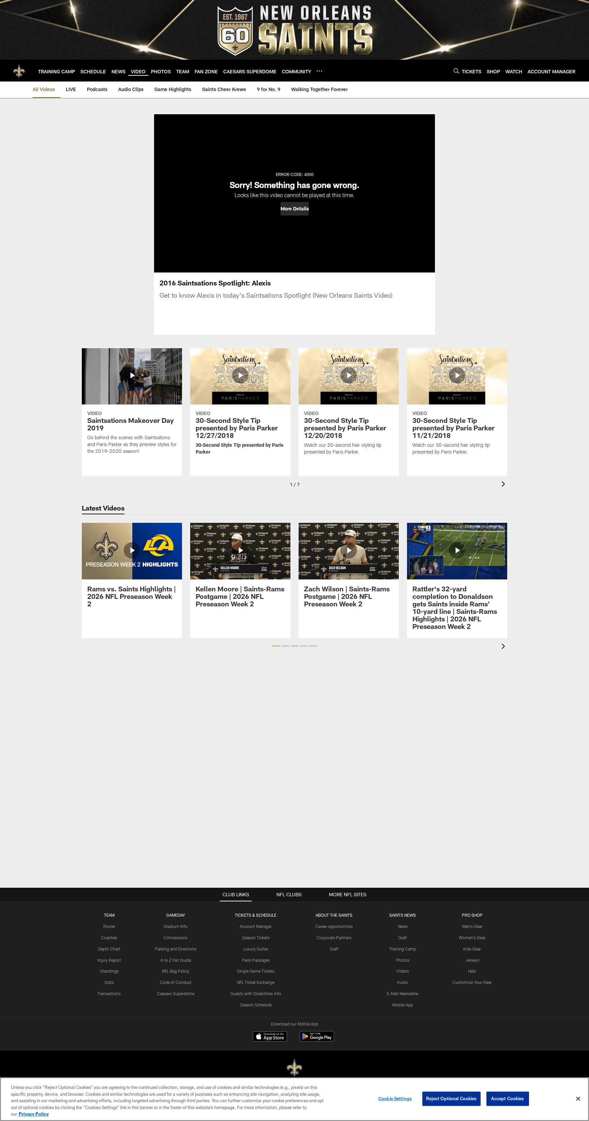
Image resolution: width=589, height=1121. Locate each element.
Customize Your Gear (472, 982)
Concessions (175, 937)
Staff (334, 948)
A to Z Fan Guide (176, 960)
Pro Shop (472, 915)
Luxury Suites (255, 948)
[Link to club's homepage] (19, 70)
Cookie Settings (395, 1098)
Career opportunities (334, 926)
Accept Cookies (507, 1098)
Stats (109, 982)
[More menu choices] (319, 71)
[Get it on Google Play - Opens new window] (317, 1039)
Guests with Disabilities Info (255, 993)
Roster (109, 926)
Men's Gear (472, 926)
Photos (402, 960)
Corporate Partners (334, 937)
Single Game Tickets (255, 971)
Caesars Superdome (175, 993)
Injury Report (109, 960)
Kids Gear (472, 948)
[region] (294, 1099)
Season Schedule (256, 1004)
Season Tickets (256, 937)
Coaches (109, 937)
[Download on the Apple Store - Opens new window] (270, 1037)
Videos (402, 971)
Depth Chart (109, 948)
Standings (109, 971)
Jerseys (472, 960)
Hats (472, 971)
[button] (295, 209)
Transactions (109, 993)
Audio (402, 982)
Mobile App (402, 1004)
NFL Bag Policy (175, 971)
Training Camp (402, 948)
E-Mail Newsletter (403, 993)
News (403, 926)
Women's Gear (472, 937)
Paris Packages (256, 960)
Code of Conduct (176, 982)
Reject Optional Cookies (451, 1098)
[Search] (456, 70)
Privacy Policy (34, 1114)
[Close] (578, 1098)
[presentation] (504, 484)
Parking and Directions (175, 948)
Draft (402, 937)
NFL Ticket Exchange (255, 982)
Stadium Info (175, 926)
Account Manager (256, 926)
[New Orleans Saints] (294, 1068)
